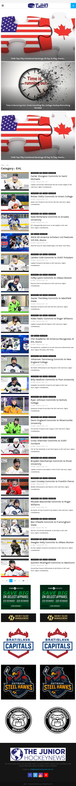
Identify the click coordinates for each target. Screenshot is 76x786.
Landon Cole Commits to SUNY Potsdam (52, 257)
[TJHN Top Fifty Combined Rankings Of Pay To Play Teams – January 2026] (38, 135)
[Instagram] (40, 775)
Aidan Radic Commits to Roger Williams (52, 318)
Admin (34, 182)
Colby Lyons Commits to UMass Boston (51, 277)
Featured (45, 173)
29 (23, 581)
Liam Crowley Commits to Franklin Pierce (52, 481)
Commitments (34, 173)
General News (52, 173)
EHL (40, 173)
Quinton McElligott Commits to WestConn (53, 562)
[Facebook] (30, 775)
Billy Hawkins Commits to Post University (52, 379)
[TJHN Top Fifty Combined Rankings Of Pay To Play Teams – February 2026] (38, 36)
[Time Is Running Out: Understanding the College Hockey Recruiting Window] (38, 86)
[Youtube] (46, 775)
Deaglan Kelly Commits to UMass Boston (52, 542)
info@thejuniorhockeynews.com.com (41, 769)
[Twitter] (35, 775)
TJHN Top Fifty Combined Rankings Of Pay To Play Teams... (38, 58)
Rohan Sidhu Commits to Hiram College (52, 196)
